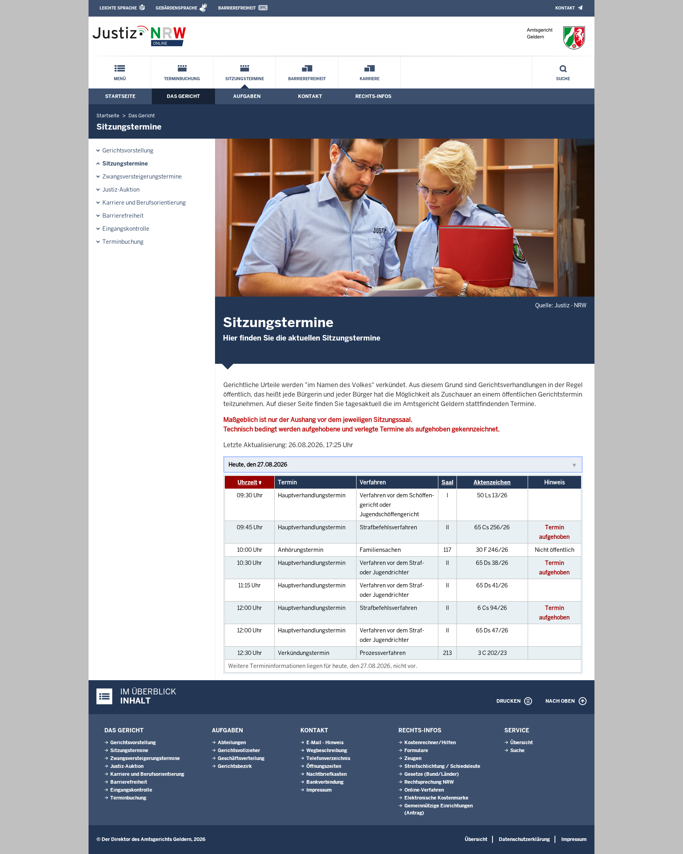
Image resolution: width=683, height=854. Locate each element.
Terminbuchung (182, 78)
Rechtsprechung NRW (429, 782)
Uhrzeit (247, 482)
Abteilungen (232, 742)
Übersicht (521, 742)
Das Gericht (183, 96)
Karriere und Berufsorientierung (144, 202)
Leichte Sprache (118, 8)
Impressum (319, 790)
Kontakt (565, 8)
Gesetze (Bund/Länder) (431, 774)
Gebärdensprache (176, 8)
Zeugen (412, 758)
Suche (563, 78)
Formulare (416, 750)
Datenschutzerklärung (524, 839)
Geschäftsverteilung (241, 758)
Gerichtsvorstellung (127, 150)
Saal (447, 482)
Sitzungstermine (244, 78)
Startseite (120, 96)
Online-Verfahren (424, 790)
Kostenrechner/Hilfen (430, 742)
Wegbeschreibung (326, 750)
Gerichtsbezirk (235, 766)
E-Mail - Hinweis (324, 742)
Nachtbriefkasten (326, 774)
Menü (120, 78)
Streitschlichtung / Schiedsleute (442, 766)
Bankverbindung (324, 782)
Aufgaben (246, 96)
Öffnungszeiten (323, 766)
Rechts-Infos (373, 96)
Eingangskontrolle (125, 228)
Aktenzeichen (492, 482)
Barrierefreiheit (237, 8)
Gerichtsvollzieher (239, 750)
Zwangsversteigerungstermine (142, 176)
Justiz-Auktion (121, 189)
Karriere (369, 78)
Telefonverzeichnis (328, 758)
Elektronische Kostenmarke (436, 798)
